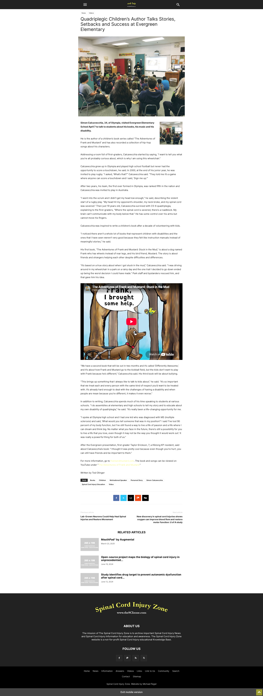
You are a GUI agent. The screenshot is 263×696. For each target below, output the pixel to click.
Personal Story (137, 480)
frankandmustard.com (122, 460)
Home (87, 671)
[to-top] (259, 691)
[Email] (131, 498)
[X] (123, 498)
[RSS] (136, 658)
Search (175, 671)
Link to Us (150, 671)
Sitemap (137, 676)
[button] (85, 4)
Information (107, 671)
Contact (126, 676)
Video (111, 484)
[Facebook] (116, 498)
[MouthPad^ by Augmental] (90, 545)
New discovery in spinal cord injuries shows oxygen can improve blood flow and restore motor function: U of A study (159, 519)
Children (102, 480)
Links (139, 671)
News (84, 13)
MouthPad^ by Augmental (117, 539)
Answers (120, 671)
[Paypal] (127, 658)
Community (163, 671)
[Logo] (131, 616)
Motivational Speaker (118, 480)
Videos (91, 13)
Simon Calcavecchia (154, 480)
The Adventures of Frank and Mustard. (119, 464)
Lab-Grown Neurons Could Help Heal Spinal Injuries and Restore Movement (103, 518)
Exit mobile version (132, 692)
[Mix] (138, 498)
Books (92, 480)
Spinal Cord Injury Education (93, 484)
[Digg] (145, 498)
